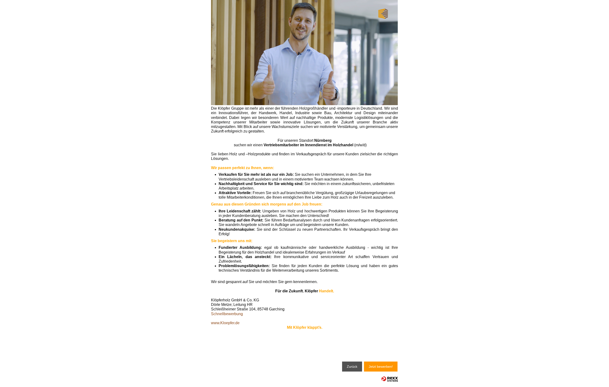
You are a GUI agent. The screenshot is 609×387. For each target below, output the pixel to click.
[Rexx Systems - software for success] (389, 379)
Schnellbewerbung (227, 314)
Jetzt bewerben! (381, 366)
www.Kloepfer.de (225, 323)
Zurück (352, 366)
